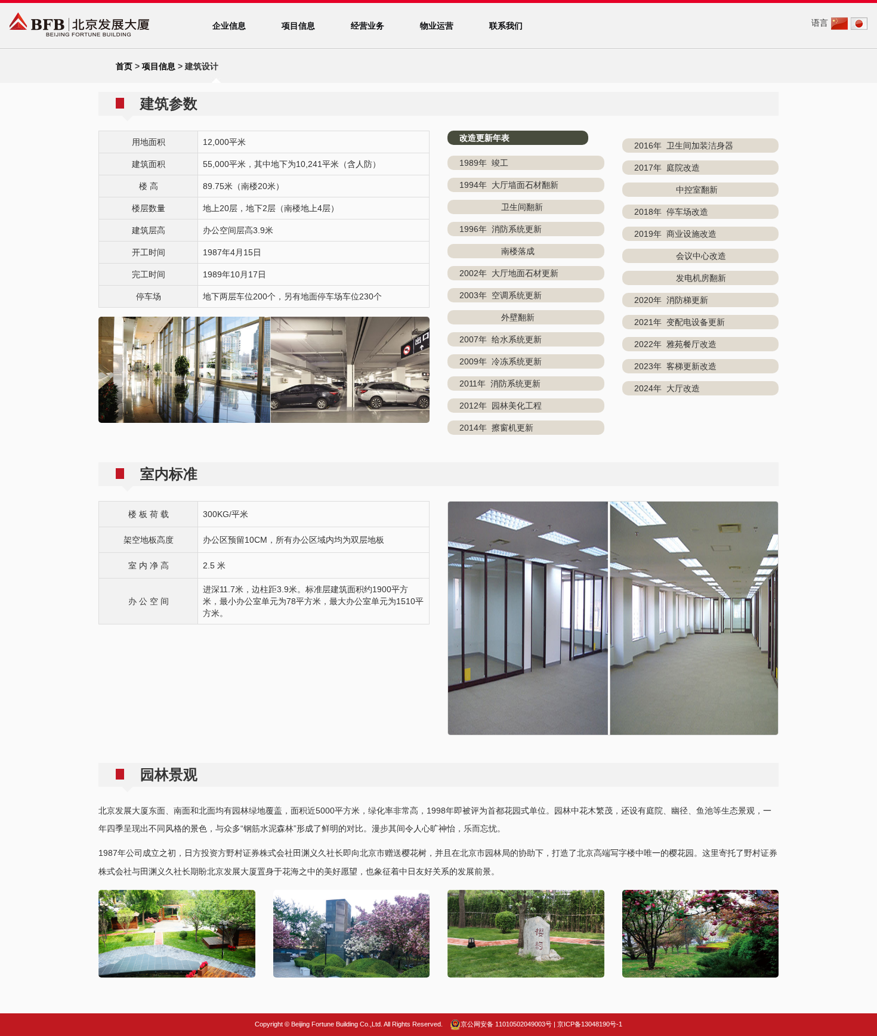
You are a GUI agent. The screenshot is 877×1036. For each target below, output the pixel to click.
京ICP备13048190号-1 (589, 1024)
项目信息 (298, 25)
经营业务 (367, 25)
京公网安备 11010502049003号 (506, 1024)
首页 (124, 66)
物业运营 (436, 25)
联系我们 (506, 25)
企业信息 (229, 25)
